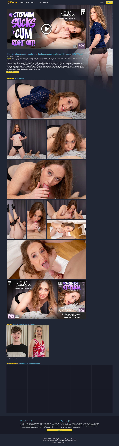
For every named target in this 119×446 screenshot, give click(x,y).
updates (21, 2)
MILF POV (24, 65)
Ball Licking (28, 62)
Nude (14, 66)
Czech (14, 63)
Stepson (19, 69)
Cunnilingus (9, 63)
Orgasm (30, 66)
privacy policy (73, 440)
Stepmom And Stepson (47, 67)
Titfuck (33, 69)
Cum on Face (74, 62)
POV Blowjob (46, 66)
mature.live (45, 2)
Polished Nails (36, 66)
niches (27, 2)
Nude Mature (19, 66)
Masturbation (72, 63)
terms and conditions (62, 440)
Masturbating (65, 63)
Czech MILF (26, 63)
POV (41, 66)
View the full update (12, 72)
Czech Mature (19, 63)
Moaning (29, 65)
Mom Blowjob (35, 65)
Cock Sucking (57, 62)
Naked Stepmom (56, 65)
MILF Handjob (18, 65)
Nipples (10, 66)
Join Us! (109, 2)
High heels (38, 63)
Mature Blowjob (80, 63)
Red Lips (51, 66)
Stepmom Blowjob (58, 67)
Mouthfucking (47, 65)
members (102, 2)
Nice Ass (80, 65)
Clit (52, 62)
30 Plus (23, 62)
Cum (62, 62)
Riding (55, 66)
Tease (29, 69)
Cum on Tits (81, 62)
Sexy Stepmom (70, 66)
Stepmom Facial (75, 67)
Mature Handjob (10, 65)
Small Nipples (28, 67)
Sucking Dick (24, 69)
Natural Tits (75, 65)
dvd (40, 2)
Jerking (50, 63)
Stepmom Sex (12, 69)
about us (33, 2)
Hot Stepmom (44, 63)
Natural (62, 65)
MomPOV (41, 65)
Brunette (49, 62)
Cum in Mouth (66, 62)
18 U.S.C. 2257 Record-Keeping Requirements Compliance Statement (59, 439)
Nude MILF (25, 66)
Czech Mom (32, 63)
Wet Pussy (37, 69)
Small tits (34, 67)
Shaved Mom (13, 67)
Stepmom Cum (67, 67)
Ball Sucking (35, 62)
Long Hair (59, 63)
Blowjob (40, 62)
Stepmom (39, 67)
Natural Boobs (67, 65)
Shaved (77, 66)
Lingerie (54, 63)
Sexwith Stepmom (62, 66)
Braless (44, 62)
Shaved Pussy (20, 67)
